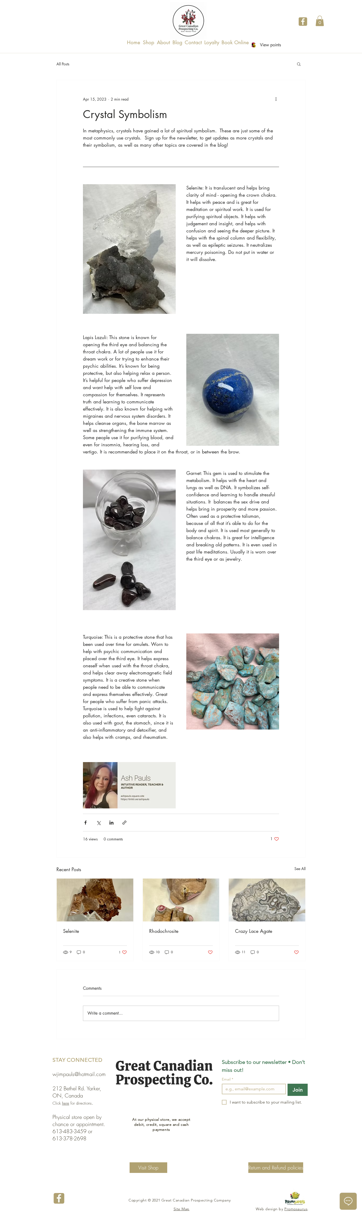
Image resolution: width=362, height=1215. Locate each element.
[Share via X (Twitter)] (98, 822)
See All (300, 868)
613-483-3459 (69, 1131)
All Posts (62, 63)
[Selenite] (95, 900)
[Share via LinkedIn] (111, 822)
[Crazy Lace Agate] (267, 900)
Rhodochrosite (163, 931)
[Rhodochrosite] (181, 900)
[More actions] (276, 99)
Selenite (71, 931)
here (65, 1103)
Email (227, 1079)
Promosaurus (295, 1209)
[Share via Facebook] (85, 822)
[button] (319, 21)
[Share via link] (124, 822)
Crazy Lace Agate (253, 931)
